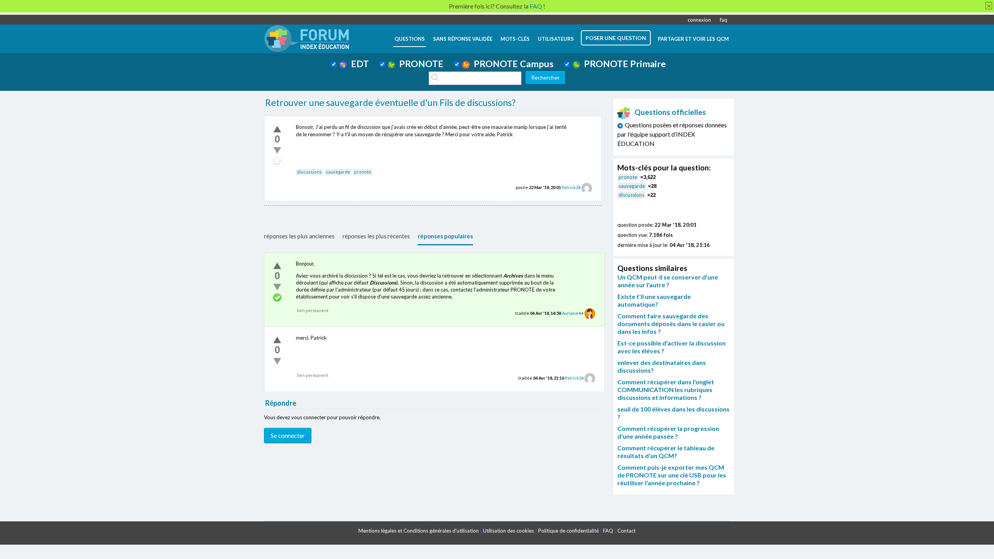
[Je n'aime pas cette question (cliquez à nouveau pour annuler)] (277, 150)
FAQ (608, 531)
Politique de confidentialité (568, 531)
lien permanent (312, 310)
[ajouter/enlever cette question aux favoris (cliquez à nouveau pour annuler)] (277, 161)
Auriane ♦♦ (573, 313)
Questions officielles (670, 112)
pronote (362, 171)
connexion (699, 20)
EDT (358, 63)
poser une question (616, 38)
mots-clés (515, 39)
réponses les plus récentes (376, 236)
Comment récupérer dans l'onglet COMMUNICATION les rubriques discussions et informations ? (665, 389)
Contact (626, 531)
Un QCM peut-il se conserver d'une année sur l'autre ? (667, 280)
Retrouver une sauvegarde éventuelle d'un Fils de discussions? (390, 102)
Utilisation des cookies (508, 531)
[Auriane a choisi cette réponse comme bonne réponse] (277, 297)
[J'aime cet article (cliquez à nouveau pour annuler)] (277, 128)
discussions (309, 171)
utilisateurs (556, 39)
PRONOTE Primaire (623, 63)
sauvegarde (338, 171)
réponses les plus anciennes (299, 236)
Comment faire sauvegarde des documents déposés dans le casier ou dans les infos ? (671, 323)
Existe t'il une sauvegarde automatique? (654, 300)
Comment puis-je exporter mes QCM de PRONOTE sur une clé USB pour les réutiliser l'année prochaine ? (671, 475)
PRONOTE (419, 63)
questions (409, 39)
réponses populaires (445, 236)
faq (723, 20)
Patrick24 (571, 187)
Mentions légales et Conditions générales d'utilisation (418, 531)
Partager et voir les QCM (693, 39)
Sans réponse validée (462, 39)
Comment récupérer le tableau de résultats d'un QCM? (665, 451)
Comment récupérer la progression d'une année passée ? (668, 432)
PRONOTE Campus (512, 63)
